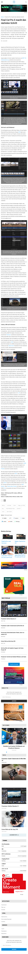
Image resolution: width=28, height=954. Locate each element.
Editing (9, 505)
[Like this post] (10, 518)
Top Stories (6, 725)
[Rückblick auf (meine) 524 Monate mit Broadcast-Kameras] (14, 736)
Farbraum (9, 334)
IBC (3, 849)
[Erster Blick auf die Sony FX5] (14, 819)
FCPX (14, 505)
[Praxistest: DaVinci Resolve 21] (14, 796)
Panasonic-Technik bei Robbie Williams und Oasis (13, 657)
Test (5, 488)
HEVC (16, 473)
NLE (3, 508)
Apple (3, 505)
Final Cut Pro (21, 505)
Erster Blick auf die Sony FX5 (8, 641)
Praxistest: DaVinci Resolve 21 (8, 619)
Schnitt (19, 508)
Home (2, 17)
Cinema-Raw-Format (12, 486)
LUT (19, 392)
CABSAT (4, 864)
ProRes (2, 468)
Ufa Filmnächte (5, 844)
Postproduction (10, 508)
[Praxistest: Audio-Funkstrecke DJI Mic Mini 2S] (14, 772)
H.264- (24, 463)
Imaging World (5, 859)
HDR (19, 132)
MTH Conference (6, 854)
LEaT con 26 (5, 868)
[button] (3, 740)
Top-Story (9, 511)
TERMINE (5, 840)
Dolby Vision (11, 345)
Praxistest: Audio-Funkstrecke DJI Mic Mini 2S (12, 625)
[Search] (26, 2)
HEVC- (5, 482)
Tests (4, 755)
